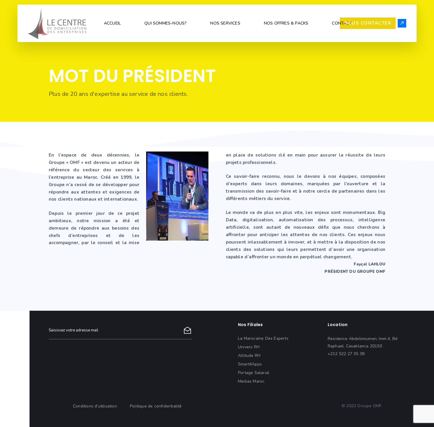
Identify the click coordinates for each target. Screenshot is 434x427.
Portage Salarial (253, 373)
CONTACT (342, 23)
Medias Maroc (251, 381)
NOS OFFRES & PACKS (286, 23)
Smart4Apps (250, 364)
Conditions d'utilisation (95, 406)
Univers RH (249, 347)
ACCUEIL (112, 23)
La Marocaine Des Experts (263, 338)
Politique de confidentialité (156, 406)
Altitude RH (249, 355)
